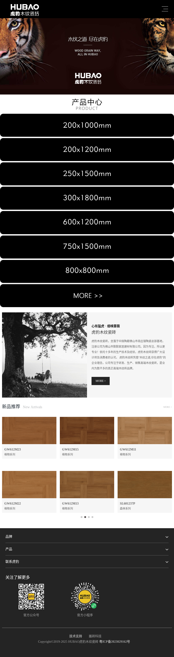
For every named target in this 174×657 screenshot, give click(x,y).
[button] (87, 80)
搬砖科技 (95, 636)
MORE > (101, 381)
